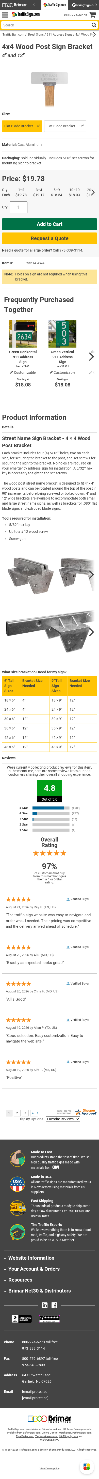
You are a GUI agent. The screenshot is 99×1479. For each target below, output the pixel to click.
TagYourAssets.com (46, 1436)
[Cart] (94, 15)
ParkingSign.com (82, 1432)
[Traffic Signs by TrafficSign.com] (25, 15)
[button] (87, 1467)
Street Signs (35, 34)
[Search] (94, 25)
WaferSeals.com (49, 1439)
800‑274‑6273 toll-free (40, 1342)
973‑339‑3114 (70, 250)
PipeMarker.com (25, 1436)
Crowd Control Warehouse (56, 1432)
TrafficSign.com (13, 34)
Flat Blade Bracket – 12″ (65, 126)
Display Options (31, 1119)
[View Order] (46, 19)
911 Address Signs (59, 34)
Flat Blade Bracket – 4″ (22, 126)
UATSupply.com (68, 1436)
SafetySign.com (32, 1432)
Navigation (5, 15)
